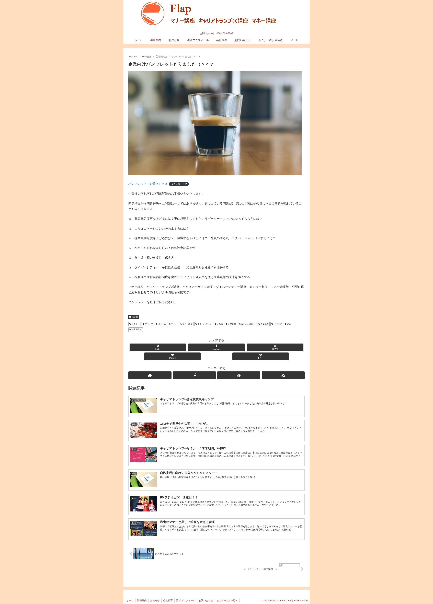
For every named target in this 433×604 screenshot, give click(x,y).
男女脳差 (264, 324)
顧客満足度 (137, 329)
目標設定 (278, 324)
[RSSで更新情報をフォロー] (283, 375)
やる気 (220, 324)
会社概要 (168, 600)
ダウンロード (177, 184)
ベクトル (162, 324)
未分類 (135, 317)
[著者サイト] (150, 375)
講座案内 (142, 600)
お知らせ (155, 600)
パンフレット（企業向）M (146, 183)
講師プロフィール (185, 600)
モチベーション (205, 324)
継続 (289, 324)
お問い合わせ (206, 600)
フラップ (149, 324)
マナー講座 (187, 324)
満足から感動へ (248, 324)
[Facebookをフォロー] (194, 375)
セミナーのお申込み (227, 600)
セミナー (136, 324)
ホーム (130, 600)
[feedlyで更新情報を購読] (238, 375)
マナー (174, 324)
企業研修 (232, 324)
